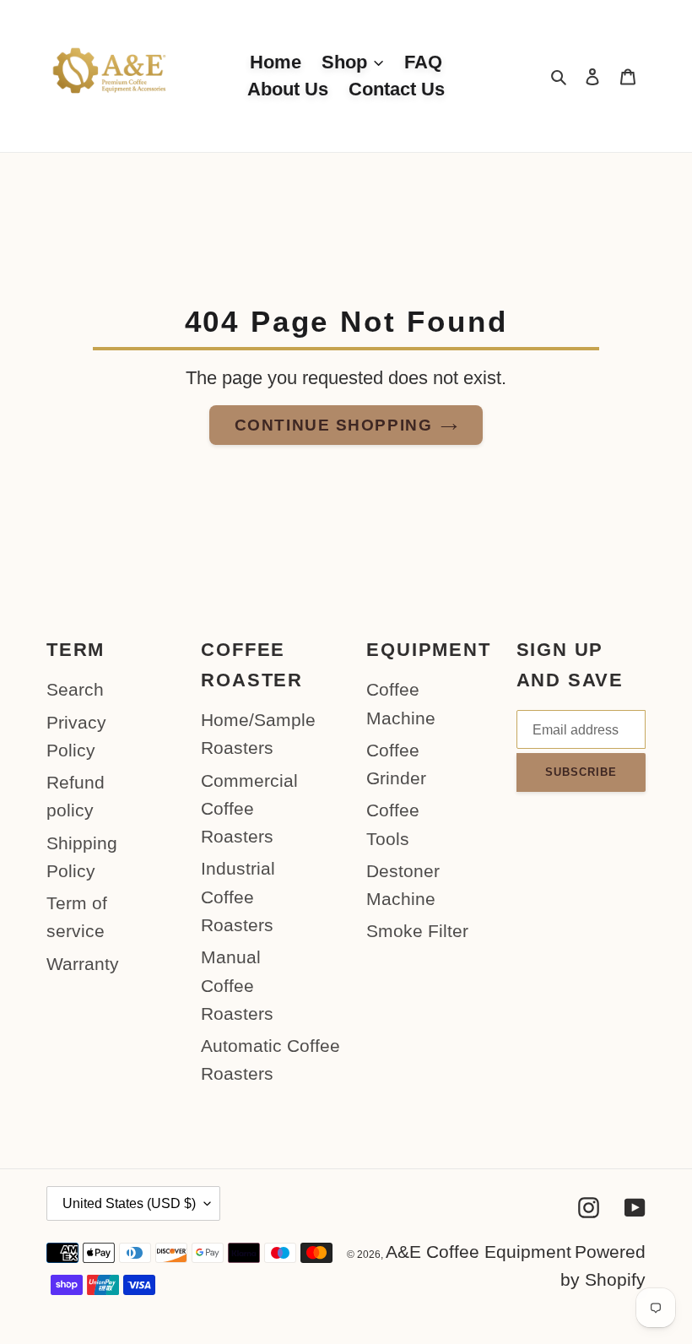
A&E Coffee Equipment (478, 1251)
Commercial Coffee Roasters (249, 809)
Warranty (82, 963)
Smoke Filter (417, 930)
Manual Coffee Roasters (237, 985)
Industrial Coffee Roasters (238, 897)
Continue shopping (333, 424)
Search (75, 689)
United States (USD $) (129, 1203)
